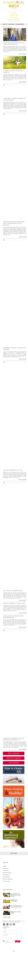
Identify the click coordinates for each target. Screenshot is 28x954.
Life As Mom (5, 870)
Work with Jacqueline (7, 879)
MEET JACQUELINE (13, 753)
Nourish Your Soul (7, 872)
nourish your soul (13, 19)
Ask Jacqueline (6, 881)
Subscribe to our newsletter (6, 941)
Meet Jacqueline (6, 876)
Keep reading (22, 53)
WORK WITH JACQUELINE (13, 758)
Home (4, 26)
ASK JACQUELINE (14, 762)
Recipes (13, 13)
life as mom (14, 17)
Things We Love (6, 874)
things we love (14, 20)
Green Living (9, 26)
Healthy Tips (14, 15)
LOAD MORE (13, 853)
